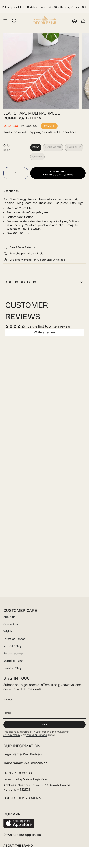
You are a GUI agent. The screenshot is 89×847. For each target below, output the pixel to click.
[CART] (83, 21)
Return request (13, 653)
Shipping (34, 132)
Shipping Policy (13, 660)
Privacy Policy (12, 668)
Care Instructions (19, 282)
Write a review (44, 332)
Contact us (10, 624)
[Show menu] (5, 21)
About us (9, 617)
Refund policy (12, 646)
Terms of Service (14, 639)
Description (11, 191)
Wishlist (8, 631)
